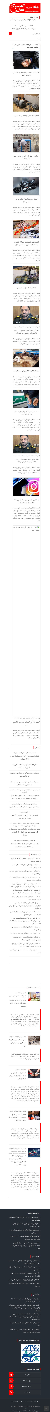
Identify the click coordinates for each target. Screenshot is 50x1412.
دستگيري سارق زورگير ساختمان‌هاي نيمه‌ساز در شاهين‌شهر (24, 775)
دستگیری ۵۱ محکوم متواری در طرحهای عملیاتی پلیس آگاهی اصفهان (27, 938)
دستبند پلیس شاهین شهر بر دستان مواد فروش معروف (26, 413)
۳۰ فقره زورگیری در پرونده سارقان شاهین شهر (24, 1279)
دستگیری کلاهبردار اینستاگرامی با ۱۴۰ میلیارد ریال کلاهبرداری (26, 501)
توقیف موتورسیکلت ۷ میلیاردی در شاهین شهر (26, 200)
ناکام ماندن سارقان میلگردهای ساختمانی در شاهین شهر (26, 74)
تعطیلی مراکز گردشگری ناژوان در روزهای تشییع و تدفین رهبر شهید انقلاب (26, 945)
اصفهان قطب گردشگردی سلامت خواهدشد (24, 933)
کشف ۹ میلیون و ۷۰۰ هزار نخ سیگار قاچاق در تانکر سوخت (24, 758)
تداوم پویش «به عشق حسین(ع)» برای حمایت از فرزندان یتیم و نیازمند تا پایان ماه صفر (24, 797)
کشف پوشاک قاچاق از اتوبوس (26, 287)
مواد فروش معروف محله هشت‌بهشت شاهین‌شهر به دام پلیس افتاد (26, 460)
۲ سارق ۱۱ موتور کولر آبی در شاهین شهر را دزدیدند (26, 157)
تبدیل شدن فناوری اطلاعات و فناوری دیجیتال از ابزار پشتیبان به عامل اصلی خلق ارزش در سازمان (24, 832)
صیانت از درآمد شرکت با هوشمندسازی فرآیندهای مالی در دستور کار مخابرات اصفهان (24, 805)
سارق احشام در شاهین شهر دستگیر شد (26, 371)
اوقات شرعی (15, 1402)
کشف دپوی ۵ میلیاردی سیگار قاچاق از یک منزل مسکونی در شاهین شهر (26, 243)
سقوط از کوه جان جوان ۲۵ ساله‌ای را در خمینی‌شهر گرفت (24, 766)
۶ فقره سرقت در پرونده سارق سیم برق (26, 115)
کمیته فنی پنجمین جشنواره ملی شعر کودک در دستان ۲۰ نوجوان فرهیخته (24, 1262)
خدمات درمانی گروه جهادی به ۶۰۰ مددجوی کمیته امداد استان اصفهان (24, 845)
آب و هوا (29, 1402)
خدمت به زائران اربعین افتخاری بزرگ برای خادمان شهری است (24, 817)
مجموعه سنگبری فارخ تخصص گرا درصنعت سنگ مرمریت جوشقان (24, 783)
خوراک (36, 1402)
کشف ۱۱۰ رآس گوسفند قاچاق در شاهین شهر (26, 723)
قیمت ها (23, 1402)
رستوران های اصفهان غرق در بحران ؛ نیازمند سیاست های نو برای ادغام (25, 1331)
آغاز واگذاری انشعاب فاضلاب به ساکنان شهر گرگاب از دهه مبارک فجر (25, 1275)
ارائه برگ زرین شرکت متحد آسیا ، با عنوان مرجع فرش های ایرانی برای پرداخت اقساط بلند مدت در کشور (25, 921)
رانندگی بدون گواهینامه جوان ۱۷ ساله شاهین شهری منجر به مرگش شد (26, 332)
